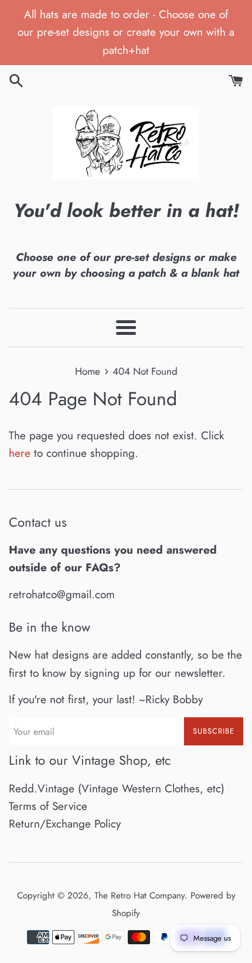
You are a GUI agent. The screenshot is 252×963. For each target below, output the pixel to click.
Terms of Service (48, 806)
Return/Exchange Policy (65, 824)
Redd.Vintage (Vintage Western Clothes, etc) (116, 788)
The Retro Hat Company (139, 895)
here (19, 453)
